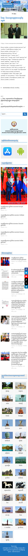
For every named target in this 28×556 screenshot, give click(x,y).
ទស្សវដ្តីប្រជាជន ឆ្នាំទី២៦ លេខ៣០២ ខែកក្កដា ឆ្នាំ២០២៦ (12, 207)
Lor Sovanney (19, 43)
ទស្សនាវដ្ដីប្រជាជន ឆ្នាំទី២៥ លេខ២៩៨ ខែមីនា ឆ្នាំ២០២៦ (12, 241)
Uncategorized (6, 88)
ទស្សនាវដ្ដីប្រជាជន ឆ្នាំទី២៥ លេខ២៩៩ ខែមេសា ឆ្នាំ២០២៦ (12, 233)
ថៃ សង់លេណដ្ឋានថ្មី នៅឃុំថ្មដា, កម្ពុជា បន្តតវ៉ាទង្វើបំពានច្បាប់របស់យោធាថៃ (19, 271)
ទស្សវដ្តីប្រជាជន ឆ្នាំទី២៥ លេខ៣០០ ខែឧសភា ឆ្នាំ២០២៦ (12, 224)
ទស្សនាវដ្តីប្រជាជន (7, 163)
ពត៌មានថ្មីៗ (12, 88)
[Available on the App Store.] (7, 152)
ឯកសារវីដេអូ (17, 88)
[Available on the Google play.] (20, 152)
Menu (14, 14)
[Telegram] (26, 273)
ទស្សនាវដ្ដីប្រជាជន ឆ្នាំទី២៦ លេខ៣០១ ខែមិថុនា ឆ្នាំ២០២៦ (12, 216)
